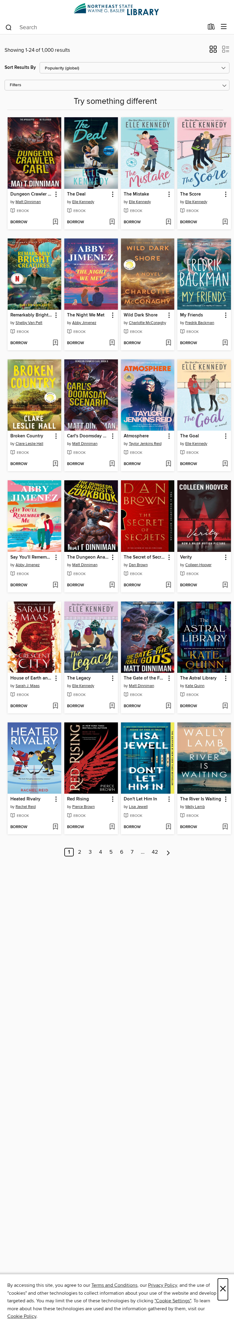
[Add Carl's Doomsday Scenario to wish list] (112, 464)
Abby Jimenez (84, 322)
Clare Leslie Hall (29, 443)
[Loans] (211, 28)
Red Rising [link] (78, 799)
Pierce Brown (83, 806)
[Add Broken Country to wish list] (55, 464)
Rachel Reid (26, 806)
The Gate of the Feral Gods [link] (145, 678)
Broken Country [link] (26, 436)
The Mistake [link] (136, 194)
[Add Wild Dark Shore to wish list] (168, 343)
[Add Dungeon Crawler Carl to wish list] (55, 222)
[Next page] (168, 852)
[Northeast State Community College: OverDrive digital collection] (117, 10)
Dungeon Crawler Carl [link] (31, 194)
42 (155, 852)
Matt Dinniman (28, 201)
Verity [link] (186, 557)
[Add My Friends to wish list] (225, 343)
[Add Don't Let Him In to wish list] (168, 827)
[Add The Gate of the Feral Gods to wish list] (168, 706)
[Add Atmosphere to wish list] (168, 464)
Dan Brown (138, 565)
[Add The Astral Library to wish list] (225, 706)
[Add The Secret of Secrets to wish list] (168, 585)
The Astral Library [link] (198, 678)
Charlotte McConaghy (147, 322)
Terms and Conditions (114, 1285)
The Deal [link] (76, 194)
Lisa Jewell (138, 806)
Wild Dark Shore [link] (141, 315)
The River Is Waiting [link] (200, 799)
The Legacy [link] (79, 678)
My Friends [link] (191, 315)
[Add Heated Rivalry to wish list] (55, 827)
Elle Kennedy (83, 201)
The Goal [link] (189, 436)
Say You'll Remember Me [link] (31, 557)
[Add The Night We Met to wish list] (112, 343)
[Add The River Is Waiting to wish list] (225, 827)
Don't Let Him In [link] (140, 799)
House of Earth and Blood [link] (31, 678)
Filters (15, 85)
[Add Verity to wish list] (225, 585)
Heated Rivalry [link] (25, 799)
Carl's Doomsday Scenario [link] (88, 436)
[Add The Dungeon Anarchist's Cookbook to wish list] (112, 585)
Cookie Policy (21, 1316)
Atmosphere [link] (136, 436)
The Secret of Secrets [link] (145, 557)
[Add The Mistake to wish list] (168, 222)
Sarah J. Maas (28, 685)
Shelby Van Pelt (29, 322)
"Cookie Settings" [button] (172, 1301)
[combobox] (104, 27)
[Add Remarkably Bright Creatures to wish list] (55, 343)
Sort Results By (20, 67)
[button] (213, 51)
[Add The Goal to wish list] (225, 464)
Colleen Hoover (198, 565)
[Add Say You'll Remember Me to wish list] (55, 585)
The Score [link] (190, 194)
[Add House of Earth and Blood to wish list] (55, 706)
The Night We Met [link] (86, 315)
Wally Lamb (195, 806)
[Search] (9, 27)
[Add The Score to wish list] (225, 222)
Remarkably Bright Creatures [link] (31, 315)
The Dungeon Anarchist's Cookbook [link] (88, 557)
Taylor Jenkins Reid (145, 443)
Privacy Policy (162, 1285)
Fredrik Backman (199, 322)
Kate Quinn (194, 685)
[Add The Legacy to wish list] (112, 706)
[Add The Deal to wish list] (112, 222)
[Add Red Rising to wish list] (112, 827)
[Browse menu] (223, 27)
